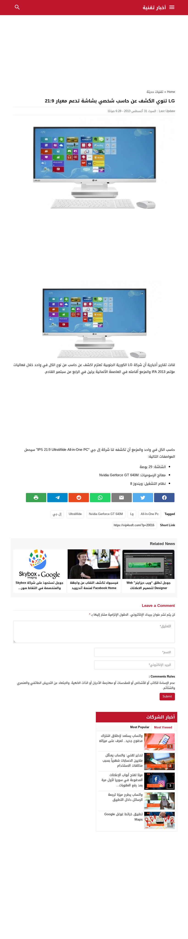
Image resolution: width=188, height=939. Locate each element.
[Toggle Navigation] (172, 7)
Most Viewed (163, 727)
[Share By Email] (122, 497)
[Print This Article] (36, 497)
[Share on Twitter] (143, 497)
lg (131, 514)
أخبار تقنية (154, 7)
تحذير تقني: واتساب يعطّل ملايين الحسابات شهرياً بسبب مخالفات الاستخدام (122, 760)
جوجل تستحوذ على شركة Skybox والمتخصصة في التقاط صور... (39, 585)
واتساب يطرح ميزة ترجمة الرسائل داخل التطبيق (125, 797)
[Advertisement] (94, 51)
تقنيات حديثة (155, 92)
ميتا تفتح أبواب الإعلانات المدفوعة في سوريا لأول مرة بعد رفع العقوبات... (122, 780)
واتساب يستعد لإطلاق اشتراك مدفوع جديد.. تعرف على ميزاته (121, 738)
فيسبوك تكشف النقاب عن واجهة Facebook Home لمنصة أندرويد (94, 585)
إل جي (57, 514)
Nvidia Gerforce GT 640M (106, 514)
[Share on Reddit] (79, 497)
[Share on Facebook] (164, 497)
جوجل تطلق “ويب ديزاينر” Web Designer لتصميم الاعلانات (149, 585)
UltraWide (75, 514)
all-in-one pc (150, 514)
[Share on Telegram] (57, 497)
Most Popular (139, 727)
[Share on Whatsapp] (100, 497)
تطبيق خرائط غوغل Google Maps (123, 816)
